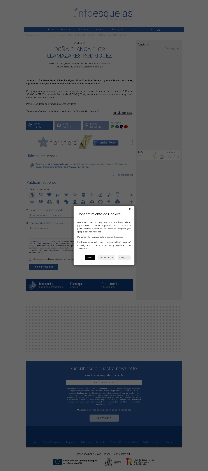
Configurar (124, 257)
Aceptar (89, 257)
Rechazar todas (106, 257)
